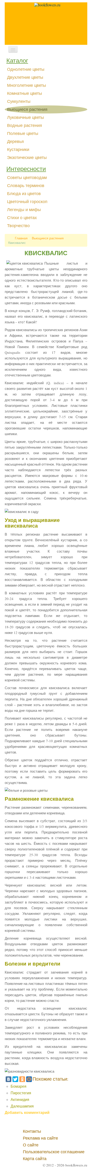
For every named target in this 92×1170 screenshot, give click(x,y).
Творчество (18, 225)
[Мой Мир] (29, 1079)
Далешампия (22, 1105)
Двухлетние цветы (25, 77)
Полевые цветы (22, 133)
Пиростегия (21, 1092)
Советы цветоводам (27, 177)
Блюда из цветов (24, 193)
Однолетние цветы (25, 69)
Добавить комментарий (27, 1112)
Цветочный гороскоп (27, 201)
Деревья (15, 141)
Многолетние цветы (26, 85)
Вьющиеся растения (27, 109)
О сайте (30, 1145)
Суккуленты (18, 101)
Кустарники (18, 149)
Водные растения (24, 125)
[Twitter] (15, 1079)
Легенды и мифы (24, 209)
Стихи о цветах (22, 217)
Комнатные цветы (24, 93)
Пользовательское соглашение (53, 1151)
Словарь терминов (25, 185)
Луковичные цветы (25, 117)
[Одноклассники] (22, 1079)
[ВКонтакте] (8, 1079)
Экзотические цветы (27, 157)
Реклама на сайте (40, 1138)
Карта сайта (34, 1158)
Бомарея (18, 1086)
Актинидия (20, 1099)
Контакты (32, 1131)
